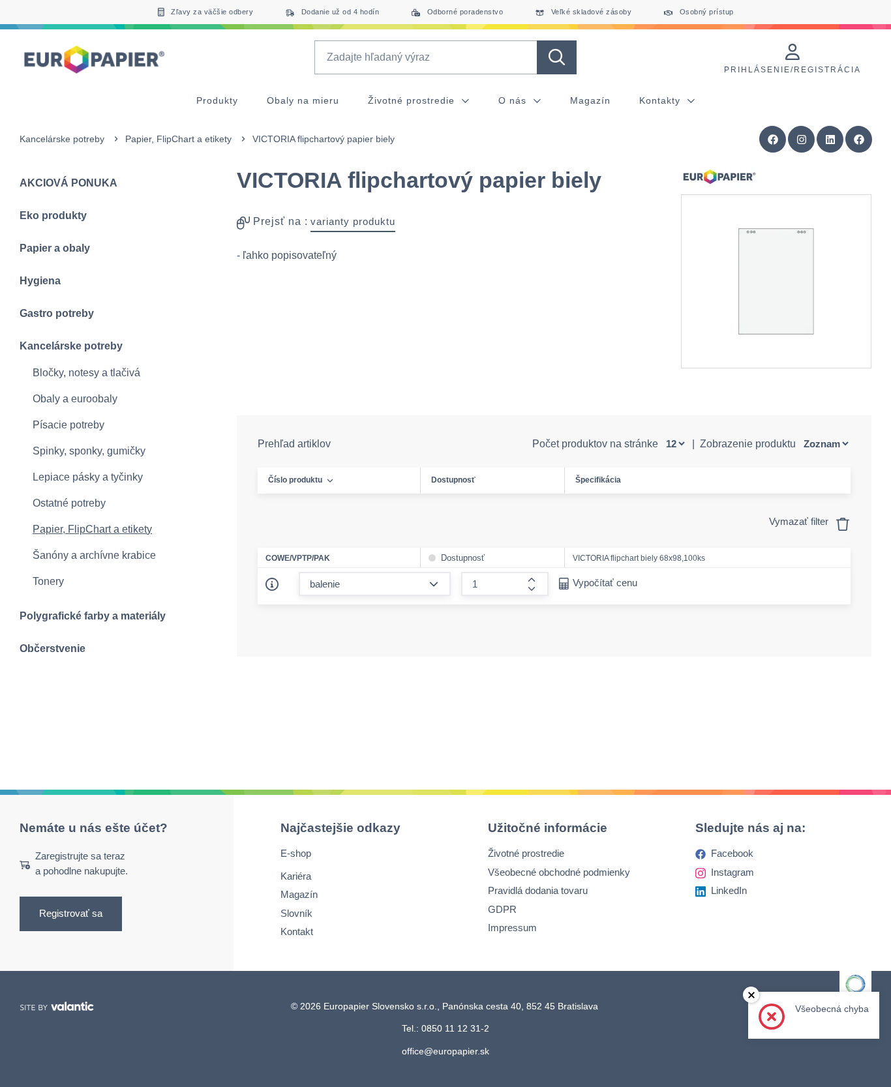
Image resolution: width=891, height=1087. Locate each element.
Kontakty (661, 100)
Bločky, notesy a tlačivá (86, 372)
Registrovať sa (70, 913)
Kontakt (296, 932)
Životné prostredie (413, 100)
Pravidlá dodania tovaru (538, 891)
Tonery (48, 581)
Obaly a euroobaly (75, 398)
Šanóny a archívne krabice (94, 555)
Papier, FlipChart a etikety (178, 139)
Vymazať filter (800, 521)
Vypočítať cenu (605, 582)
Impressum (512, 928)
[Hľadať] (557, 57)
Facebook (732, 853)
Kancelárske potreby (62, 139)
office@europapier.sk (445, 1051)
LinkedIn (729, 891)
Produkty (217, 100)
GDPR (502, 909)
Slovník (296, 913)
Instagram (732, 872)
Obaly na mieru (303, 100)
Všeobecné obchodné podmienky (559, 872)
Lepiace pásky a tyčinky (88, 477)
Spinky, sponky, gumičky (89, 450)
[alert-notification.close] (751, 995)
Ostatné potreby (69, 503)
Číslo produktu (295, 479)
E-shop (295, 853)
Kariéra (295, 876)
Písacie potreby (68, 424)
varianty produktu (352, 221)
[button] (859, 140)
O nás (514, 100)
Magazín (590, 100)
